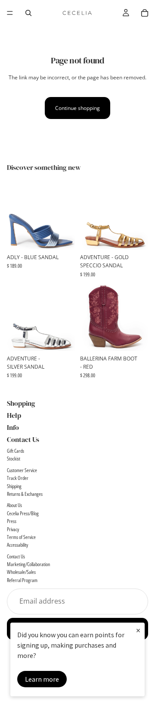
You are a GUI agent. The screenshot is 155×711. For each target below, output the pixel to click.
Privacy (13, 529)
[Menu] (10, 13)
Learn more (42, 679)
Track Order (17, 478)
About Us (14, 505)
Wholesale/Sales (21, 572)
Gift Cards (15, 450)
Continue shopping (77, 108)
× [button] (138, 630)
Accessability (17, 545)
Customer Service (22, 470)
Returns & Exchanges (25, 494)
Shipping (14, 486)
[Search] (28, 12)
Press (11, 521)
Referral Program (22, 580)
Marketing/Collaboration (28, 564)
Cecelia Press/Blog (23, 513)
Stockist (13, 459)
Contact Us (16, 556)
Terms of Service (21, 537)
